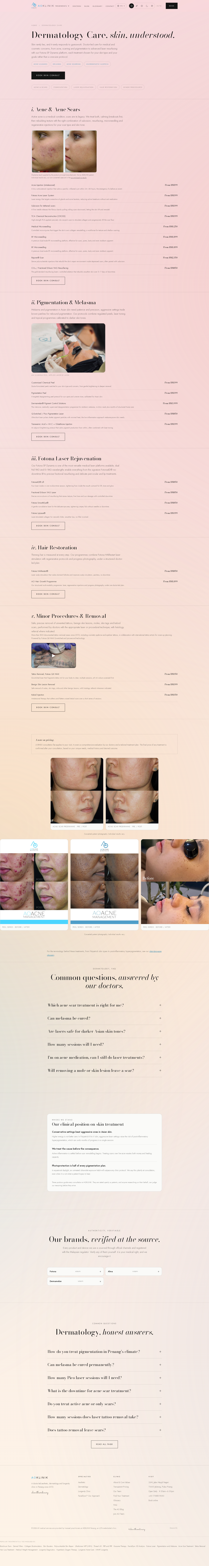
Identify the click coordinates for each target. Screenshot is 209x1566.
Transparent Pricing (121, 1486)
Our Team (117, 1491)
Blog (86, 6)
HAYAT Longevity (102, 1550)
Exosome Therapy (120, 1546)
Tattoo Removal (200, 1546)
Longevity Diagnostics (47, 1550)
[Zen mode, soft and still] (146, 5)
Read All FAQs (104, 1444)
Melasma (57, 64)
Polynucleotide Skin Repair (64, 1546)
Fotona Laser (151, 1546)
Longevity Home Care (86, 1550)
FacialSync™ (83, 1495)
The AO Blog (118, 1509)
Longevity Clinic (84, 1491)
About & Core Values (121, 1482)
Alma (123, 1271)
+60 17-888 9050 (156, 1495)
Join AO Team (118, 1513)
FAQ (115, 1505)
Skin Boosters (48, 1546)
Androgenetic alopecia (97, 64)
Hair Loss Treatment (7, 1550)
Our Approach (94, 1495)
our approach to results (78, 178)
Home (34, 25)
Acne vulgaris (40, 64)
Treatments (61, 6)
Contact (110, 6)
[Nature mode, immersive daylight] (136, 5)
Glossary (97, 6)
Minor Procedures (132, 87)
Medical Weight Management (27, 1550)
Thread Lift (98, 1546)
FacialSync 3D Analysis (136, 1546)
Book (171, 6)
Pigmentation (60, 87)
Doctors (77, 6)
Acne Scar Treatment (185, 1546)
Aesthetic (81, 1482)
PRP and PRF (107, 1546)
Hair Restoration (108, 87)
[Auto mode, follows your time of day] (131, 5)
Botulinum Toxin (6, 1546)
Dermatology (83, 1486)
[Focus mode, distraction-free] (141, 5)
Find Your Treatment (121, 1495)
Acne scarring (74, 64)
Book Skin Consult (48, 75)
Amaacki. (173, 1528)
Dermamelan (66, 1281)
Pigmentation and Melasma (167, 1546)
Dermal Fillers (18, 1546)
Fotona (65, 1271)
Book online (153, 1500)
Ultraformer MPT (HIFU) (83, 1546)
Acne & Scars (40, 87)
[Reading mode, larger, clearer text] (152, 5)
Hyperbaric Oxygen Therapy (66, 1550)
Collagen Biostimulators (33, 1546)
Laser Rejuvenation (84, 87)
